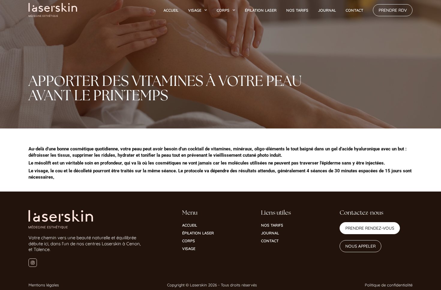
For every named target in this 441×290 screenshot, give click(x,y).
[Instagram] (32, 262)
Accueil (171, 10)
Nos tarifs (297, 10)
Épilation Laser (261, 10)
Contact (354, 10)
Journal (327, 10)
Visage (194, 10)
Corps (223, 10)
